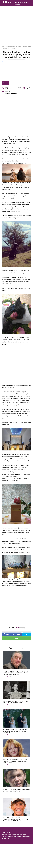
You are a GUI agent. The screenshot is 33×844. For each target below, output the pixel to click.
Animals (5, 83)
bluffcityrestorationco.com (16, 2)
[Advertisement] (16, 27)
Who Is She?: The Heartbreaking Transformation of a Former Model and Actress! (16, 790)
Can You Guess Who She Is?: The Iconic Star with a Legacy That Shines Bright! (15, 701)
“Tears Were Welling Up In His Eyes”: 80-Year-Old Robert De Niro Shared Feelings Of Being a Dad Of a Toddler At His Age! (16, 672)
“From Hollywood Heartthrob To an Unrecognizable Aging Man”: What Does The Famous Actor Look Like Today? (15, 819)
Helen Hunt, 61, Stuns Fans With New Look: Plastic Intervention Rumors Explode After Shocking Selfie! (15, 761)
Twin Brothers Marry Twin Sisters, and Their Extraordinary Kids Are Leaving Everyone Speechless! (15, 731)
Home (3, 46)
